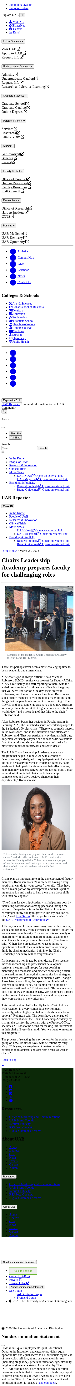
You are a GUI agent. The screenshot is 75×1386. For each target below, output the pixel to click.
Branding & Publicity (22, 482)
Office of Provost (14, 179)
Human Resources (14, 183)
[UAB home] (37, 396)
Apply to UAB (12, 53)
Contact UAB (19, 1276)
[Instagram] (13, 365)
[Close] (22, 15)
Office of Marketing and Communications (34, 1117)
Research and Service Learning (23, 87)
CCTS (7, 217)
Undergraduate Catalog (18, 79)
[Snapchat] (13, 377)
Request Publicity (20, 1123)
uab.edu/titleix (47, 1382)
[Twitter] (13, 359)
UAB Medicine (12, 234)
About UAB (9, 1206)
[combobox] (19, 448)
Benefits (7, 158)
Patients (8, 225)
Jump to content (18, 8)
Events (7, 162)
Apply (13, 1147)
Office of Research (15, 208)
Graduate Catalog (14, 108)
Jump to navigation (20, 4)
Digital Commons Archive (25, 1130)
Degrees (14, 1150)
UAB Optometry (13, 242)
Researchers (10, 200)
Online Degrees (12, 112)
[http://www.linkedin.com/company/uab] (10, 1090)
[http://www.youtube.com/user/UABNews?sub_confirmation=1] (11, 1100)
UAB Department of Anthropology (27, 919)
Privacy (15, 1279)
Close (6, 506)
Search (6, 444)
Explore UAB (10, 400)
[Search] (4, 411)
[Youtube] (13, 371)
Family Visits (11, 137)
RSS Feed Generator (21, 1127)
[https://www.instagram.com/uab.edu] (10, 1093)
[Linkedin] (13, 383)
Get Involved (11, 154)
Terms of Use (19, 1283)
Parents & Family (13, 120)
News (12, 1157)
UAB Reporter (11, 404)
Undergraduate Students (17, 66)
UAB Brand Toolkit (21, 1120)
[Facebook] (13, 352)
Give (12, 1154)
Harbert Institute (13, 212)
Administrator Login (29, 1294)
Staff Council (11, 191)
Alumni (7, 145)
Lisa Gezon (23, 916)
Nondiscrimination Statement (19, 1262)
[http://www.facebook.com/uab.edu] (10, 1086)
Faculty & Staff (12, 171)
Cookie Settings (23, 1270)
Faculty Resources (14, 187)
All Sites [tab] (15, 437)
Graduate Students (14, 95)
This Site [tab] (16, 433)
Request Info (10, 57)
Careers (13, 1164)
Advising (8, 75)
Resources (9, 133)
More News (16, 472)
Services (7, 129)
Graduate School (13, 104)
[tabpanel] (37, 446)
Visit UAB (9, 49)
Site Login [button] (15, 1290)
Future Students (12, 41)
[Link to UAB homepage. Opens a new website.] (35, 1246)
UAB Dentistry (12, 238)
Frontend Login (26, 1297)
